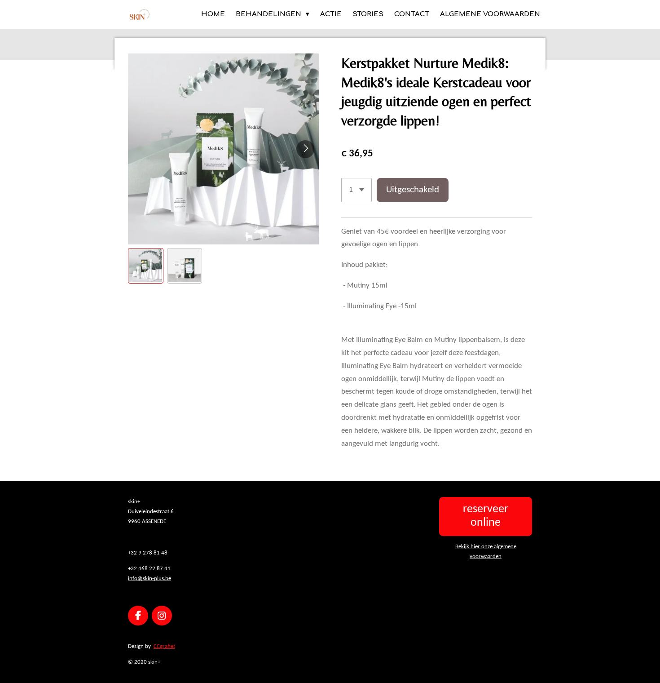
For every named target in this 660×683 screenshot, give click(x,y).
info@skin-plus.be (149, 578)
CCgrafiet (164, 646)
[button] (145, 266)
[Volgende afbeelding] (305, 149)
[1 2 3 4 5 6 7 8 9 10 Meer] (356, 190)
